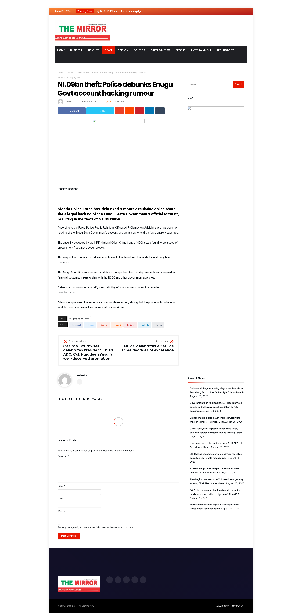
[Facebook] (219, 11)
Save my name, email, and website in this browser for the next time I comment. (96, 527)
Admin (69, 101)
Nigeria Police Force (80, 319)
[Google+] (232, 11)
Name (61, 485)
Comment (63, 456)
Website (61, 511)
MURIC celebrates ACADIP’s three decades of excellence (148, 346)
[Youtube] (244, 11)
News (70, 72)
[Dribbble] (238, 11)
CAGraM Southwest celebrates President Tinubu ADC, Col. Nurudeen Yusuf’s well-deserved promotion (88, 350)
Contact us (237, 606)
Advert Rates (222, 606)
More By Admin (92, 399)
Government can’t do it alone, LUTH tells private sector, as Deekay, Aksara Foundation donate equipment (216, 406)
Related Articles (69, 399)
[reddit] (129, 110)
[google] (119, 110)
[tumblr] (160, 110)
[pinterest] (139, 110)
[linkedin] (149, 110)
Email (61, 498)
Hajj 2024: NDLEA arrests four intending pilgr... (118, 11)
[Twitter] (225, 11)
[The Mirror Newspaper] (82, 20)
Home (61, 72)
